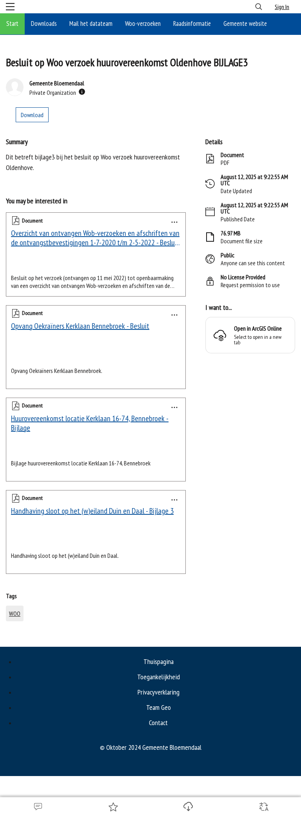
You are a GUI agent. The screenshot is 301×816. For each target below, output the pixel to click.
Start (12, 23)
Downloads (44, 23)
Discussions (37, 806)
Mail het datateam (90, 23)
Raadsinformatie (192, 23)
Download (188, 806)
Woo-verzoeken (143, 23)
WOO (14, 613)
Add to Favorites (112, 806)
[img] (82, 92)
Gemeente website (245, 23)
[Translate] (263, 806)
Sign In (282, 7)
